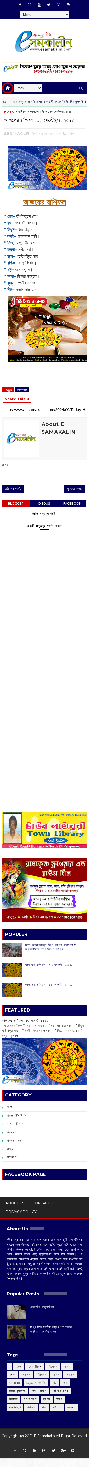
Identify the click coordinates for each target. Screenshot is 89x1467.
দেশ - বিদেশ (15, 1124)
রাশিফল (22, 111)
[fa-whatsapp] (29, 5)
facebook (72, 503)
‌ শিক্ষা (12, 1374)
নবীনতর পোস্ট (13, 489)
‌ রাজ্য (67, 1366)
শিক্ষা (44, 1407)
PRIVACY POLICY (21, 1212)
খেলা (10, 1107)
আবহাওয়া (14, 1383)
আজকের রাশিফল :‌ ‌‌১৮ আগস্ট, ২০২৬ (48, 985)
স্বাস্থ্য (71, 1407)
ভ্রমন (46, 1399)
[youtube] (39, 5)
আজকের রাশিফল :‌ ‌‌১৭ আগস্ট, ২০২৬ (48, 965)
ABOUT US (15, 1203)
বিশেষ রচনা (14, 1140)
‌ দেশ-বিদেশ (35, 1366)
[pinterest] (68, 5)
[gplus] (63, 1450)
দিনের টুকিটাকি (16, 1115)
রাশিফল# (22, 390)
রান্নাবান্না (15, 1407)
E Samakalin (44, 1436)
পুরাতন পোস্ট (74, 489)
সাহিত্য (57, 1407)
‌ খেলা (18, 1366)
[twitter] (48, 5)
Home (9, 111)
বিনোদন (12, 1132)
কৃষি (54, 1383)
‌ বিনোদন (52, 1366)
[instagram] (58, 5)
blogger (16, 503)
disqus (44, 503)
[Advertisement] (44, 658)
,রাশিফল (71, 133)
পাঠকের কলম (60, 1391)
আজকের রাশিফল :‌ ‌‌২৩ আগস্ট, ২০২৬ (25, 1020)
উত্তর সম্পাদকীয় (36, 1383)
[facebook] (19, 5)
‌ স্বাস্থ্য (26, 1374)
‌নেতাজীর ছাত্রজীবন (42, 1307)
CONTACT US (44, 1203)
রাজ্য (10, 1149)
